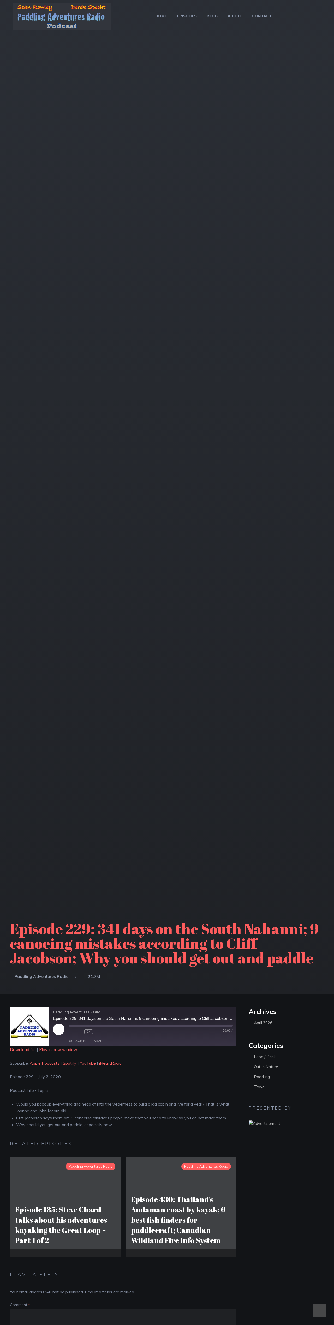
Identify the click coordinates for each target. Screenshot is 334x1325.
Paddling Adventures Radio (42, 976)
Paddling (262, 1076)
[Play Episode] (58, 1029)
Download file (23, 1049)
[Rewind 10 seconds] (79, 1031)
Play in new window (58, 1049)
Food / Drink (265, 1056)
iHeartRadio (110, 1063)
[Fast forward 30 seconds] (98, 1031)
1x (88, 1032)
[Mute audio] (71, 1031)
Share (99, 1041)
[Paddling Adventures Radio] (62, 19)
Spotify (69, 1063)
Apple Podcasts (44, 1063)
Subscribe (78, 1041)
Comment (20, 1305)
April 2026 (263, 1022)
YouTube (88, 1063)
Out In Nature (266, 1066)
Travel (259, 1086)
